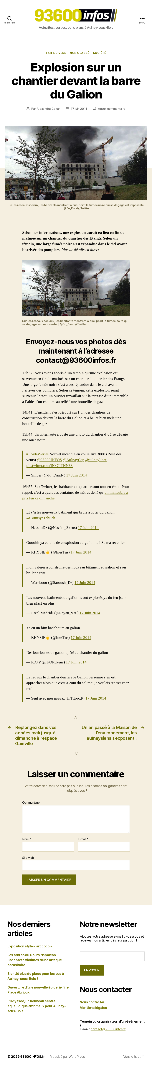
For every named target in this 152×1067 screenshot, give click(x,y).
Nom (26, 839)
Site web (28, 857)
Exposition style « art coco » (29, 946)
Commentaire (31, 802)
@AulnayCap (73, 459)
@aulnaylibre (96, 459)
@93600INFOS (49, 459)
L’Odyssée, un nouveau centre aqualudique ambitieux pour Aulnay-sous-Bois (36, 1006)
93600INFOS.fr (32, 1056)
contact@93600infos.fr (108, 1029)
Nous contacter (92, 1002)
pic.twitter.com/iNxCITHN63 (49, 465)
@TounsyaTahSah (40, 518)
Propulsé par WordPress (67, 1056)
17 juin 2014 (79, 109)
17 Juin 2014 (76, 475)
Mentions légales (93, 1008)
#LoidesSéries (37, 454)
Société (99, 53)
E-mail (83, 839)
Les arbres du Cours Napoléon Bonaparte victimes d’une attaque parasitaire (34, 960)
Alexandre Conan (48, 109)
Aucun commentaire (111, 109)
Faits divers (56, 53)
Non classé (79, 53)
